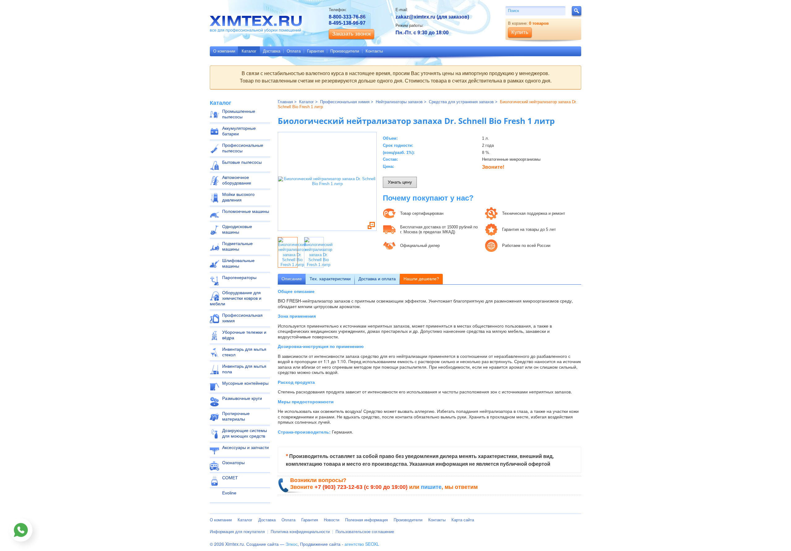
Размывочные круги (242, 398)
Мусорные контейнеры (245, 383)
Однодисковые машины (237, 229)
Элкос (292, 544)
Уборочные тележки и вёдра (244, 335)
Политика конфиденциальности (300, 531)
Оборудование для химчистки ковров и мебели (235, 298)
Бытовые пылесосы (242, 162)
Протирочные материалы (236, 416)
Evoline (229, 492)
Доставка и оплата (377, 278)
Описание (291, 278)
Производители (344, 51)
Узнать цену (400, 182)
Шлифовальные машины (238, 263)
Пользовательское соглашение (365, 531)
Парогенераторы (239, 277)
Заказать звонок (351, 34)
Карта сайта (462, 520)
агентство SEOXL (362, 544)
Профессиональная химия (242, 318)
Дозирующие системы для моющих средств (244, 433)
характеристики (330, 278)
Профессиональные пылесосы (242, 148)
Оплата (294, 51)
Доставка (271, 51)
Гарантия (315, 51)
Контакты (374, 51)
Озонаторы (233, 462)
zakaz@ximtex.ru (415, 16)
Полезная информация (366, 520)
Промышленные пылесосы (238, 114)
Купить (519, 32)
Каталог (249, 51)
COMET (230, 477)
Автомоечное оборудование (236, 180)
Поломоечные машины (245, 211)
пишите (431, 487)
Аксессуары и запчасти (245, 447)
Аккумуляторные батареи (239, 131)
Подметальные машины (237, 246)
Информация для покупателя (237, 531)
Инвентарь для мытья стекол (244, 352)
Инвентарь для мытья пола (244, 369)
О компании (224, 51)
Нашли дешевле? (421, 278)
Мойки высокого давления (238, 197)
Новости (331, 520)
